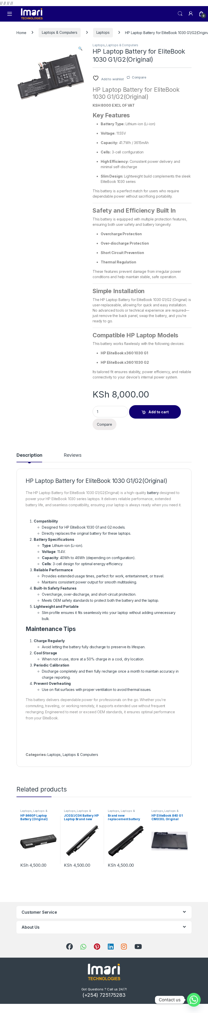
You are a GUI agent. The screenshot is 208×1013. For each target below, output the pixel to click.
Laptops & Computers (59, 32)
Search (180, 14)
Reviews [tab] (72, 455)
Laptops (103, 32)
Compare (139, 77)
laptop (123, 612)
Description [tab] (29, 455)
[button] (80, 48)
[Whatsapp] (194, 1000)
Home (21, 32)
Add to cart (158, 412)
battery (153, 492)
